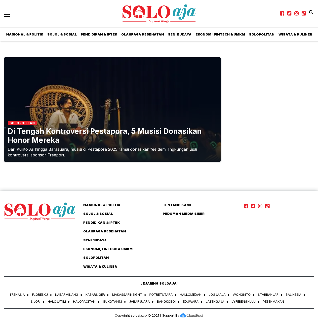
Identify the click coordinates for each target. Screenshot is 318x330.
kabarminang (66, 294)
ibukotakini (112, 301)
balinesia (293, 294)
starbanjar (268, 294)
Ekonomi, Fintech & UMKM (220, 34)
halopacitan (84, 301)
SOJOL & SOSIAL (62, 34)
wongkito (242, 294)
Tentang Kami (177, 205)
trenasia (17, 294)
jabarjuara (139, 301)
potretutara (161, 294)
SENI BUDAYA (180, 34)
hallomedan (190, 294)
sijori (35, 301)
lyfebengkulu (244, 301)
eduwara (191, 301)
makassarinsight (127, 294)
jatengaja (215, 301)
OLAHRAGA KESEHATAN (142, 34)
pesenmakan (273, 301)
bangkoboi (166, 301)
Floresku (40, 294)
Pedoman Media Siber (183, 214)
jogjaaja (217, 294)
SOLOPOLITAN (262, 34)
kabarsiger (95, 294)
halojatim (57, 301)
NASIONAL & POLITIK (101, 205)
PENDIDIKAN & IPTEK (99, 34)
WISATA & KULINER (100, 266)
